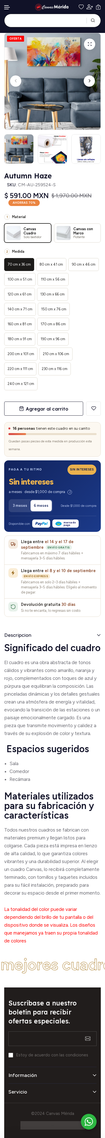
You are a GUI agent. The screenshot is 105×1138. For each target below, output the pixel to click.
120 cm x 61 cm (20, 294)
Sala (14, 763)
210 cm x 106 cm (56, 354)
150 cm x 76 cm (53, 309)
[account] (90, 7)
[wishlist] (81, 7)
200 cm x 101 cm (21, 354)
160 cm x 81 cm (20, 324)
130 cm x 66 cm (52, 294)
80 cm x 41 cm (51, 264)
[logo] (53, 7)
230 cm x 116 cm (54, 369)
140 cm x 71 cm (20, 309)
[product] (89, 44)
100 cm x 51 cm (20, 279)
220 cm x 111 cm (20, 369)
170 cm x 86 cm (53, 324)
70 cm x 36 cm (19, 264)
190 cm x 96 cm (53, 339)
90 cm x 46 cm (83, 264)
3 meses (20, 505)
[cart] (98, 7)
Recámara (20, 779)
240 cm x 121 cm (21, 384)
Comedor (19, 771)
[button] (7, 7)
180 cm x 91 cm (20, 339)
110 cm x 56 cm (53, 279)
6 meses (41, 505)
